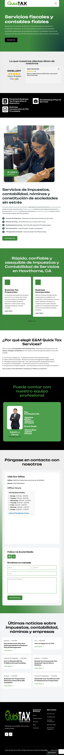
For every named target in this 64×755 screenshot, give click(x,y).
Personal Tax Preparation (41, 676)
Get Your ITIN (50, 714)
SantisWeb (44, 750)
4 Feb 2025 (14, 641)
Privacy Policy (55, 750)
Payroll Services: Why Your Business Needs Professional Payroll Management (15, 645)
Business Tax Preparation (11, 658)
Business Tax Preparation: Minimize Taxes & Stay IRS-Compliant (14, 680)
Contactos (36, 728)
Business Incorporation (14, 291)
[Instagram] (14, 556)
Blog (34, 725)
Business (6, 641)
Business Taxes (51, 724)
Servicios (35, 721)
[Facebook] (9, 556)
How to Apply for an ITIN (44, 643)
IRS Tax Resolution (47, 290)
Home (34, 715)
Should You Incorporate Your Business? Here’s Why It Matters (45, 663)
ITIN (35, 641)
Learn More (11, 313)
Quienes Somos (37, 718)
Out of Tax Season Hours (19, 513)
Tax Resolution (51, 717)
